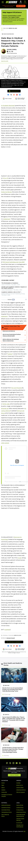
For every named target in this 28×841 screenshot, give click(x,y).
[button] (25, 1)
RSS (24, 831)
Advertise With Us (21, 789)
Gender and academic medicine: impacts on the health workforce (14, 287)
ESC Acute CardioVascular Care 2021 (14, 262)
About (3, 787)
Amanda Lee (5, 408)
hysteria (9, 354)
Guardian (7, 629)
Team (2, 785)
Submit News (19, 787)
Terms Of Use (19, 805)
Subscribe (4, 792)
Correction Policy (5, 807)
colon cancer (5, 443)
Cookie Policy (19, 807)
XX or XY (5, 178)
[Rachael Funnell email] (12, 51)
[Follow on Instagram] (13, 763)
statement (7, 219)
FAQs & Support (20, 792)
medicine (7, 685)
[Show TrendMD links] (26, 299)
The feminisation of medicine (9, 283)
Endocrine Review (6, 192)
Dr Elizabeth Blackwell (8, 105)
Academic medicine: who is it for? (11, 292)
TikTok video (6, 404)
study (20, 558)
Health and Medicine (8, 34)
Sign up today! (14, 775)
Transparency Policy (6, 812)
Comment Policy (5, 809)
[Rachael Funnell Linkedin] (8, 51)
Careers (3, 789)
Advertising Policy (21, 812)
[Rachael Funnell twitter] (10, 51)
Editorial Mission (5, 805)
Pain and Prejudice (16, 388)
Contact (18, 782)
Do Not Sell (19, 822)
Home (3, 782)
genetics (7, 714)
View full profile (4, 61)
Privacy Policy (19, 809)
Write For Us (19, 785)
